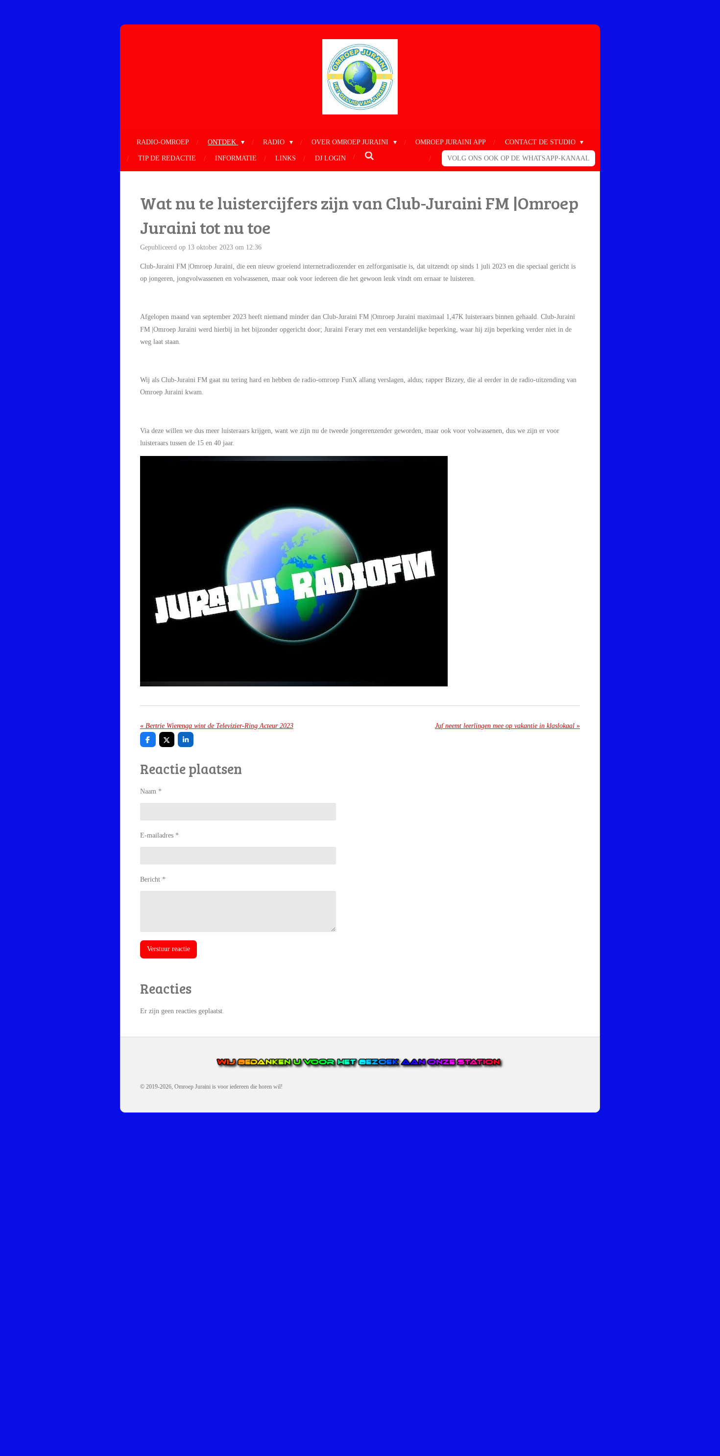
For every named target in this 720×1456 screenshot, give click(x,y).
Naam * (151, 791)
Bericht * (153, 879)
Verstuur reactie (168, 949)
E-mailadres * (159, 835)
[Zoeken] (369, 156)
